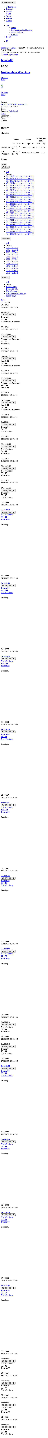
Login (8, 37)
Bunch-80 (12, 289)
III (10, 315)
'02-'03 (4, 1361)
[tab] (24, 317)
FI (7, 41)
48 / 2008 (20, 199)
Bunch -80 (11, 287)
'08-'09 (4, 512)
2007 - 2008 (12, 261)
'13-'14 (4, 424)
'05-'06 (4, 1024)
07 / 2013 (20, 192)
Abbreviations (17, 32)
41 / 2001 (20, 234)
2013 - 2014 (12, 268)
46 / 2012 (20, 195)
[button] (24, 515)
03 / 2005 (20, 218)
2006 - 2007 (12, 259)
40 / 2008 (20, 201)
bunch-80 (11, 296)
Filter (4, 164)
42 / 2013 (20, 190)
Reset (3, 300)
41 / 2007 (20, 206)
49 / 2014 (20, 183)
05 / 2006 (20, 213)
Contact (14, 34)
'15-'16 (4, 315)
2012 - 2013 (12, 266)
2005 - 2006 (12, 257)
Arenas (9, 21)
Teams (8, 16)
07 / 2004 (20, 222)
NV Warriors (13, 291)
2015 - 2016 (12, 273)
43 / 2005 (20, 215)
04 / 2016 (20, 176)
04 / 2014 (20, 188)
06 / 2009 (20, 197)
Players (9, 18)
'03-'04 (4, 1215)
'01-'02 (4, 1405)
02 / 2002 (20, 231)
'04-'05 (4, 1068)
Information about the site (21, 30)
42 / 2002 (20, 229)
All (7, 172)
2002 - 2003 (12, 250)
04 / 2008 (20, 204)
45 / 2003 (20, 225)
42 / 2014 (20, 185)
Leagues (9, 9)
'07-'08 (4, 732)
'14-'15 (4, 359)
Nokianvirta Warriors (16, 293)
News (13, 28)
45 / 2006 (20, 211)
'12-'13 (4, 468)
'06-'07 (4, 878)
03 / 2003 (20, 227)
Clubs (8, 14)
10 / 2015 (20, 181)
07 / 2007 (20, 208)
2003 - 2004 (12, 252)
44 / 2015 (20, 178)
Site (7, 25)
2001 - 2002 (12, 247)
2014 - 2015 (12, 270)
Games (9, 11)
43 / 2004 (20, 220)
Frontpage (5, 48)
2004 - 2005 (12, 254)
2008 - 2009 (12, 264)
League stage (12, 55)
